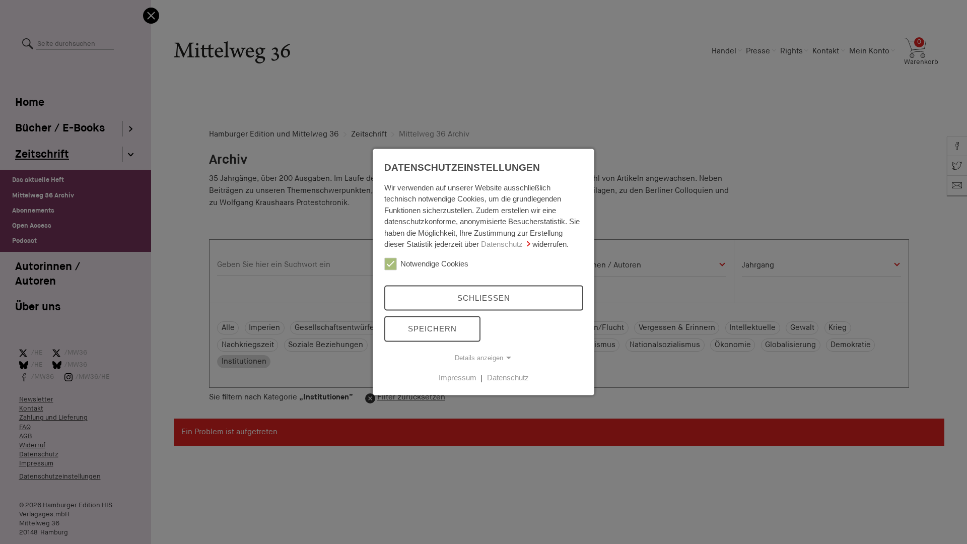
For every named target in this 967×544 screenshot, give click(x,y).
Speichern (432, 328)
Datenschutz (502, 244)
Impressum (457, 377)
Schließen (483, 297)
